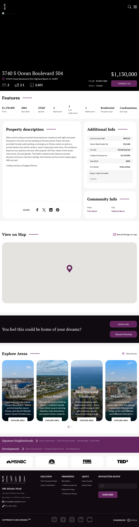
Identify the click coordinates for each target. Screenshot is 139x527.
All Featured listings (69, 493)
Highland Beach (118, 211)
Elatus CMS (132, 520)
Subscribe (107, 494)
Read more (18, 390)
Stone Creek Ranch (47, 441)
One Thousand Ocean (66, 441)
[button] (69, 427)
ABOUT (85, 476)
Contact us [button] (124, 83)
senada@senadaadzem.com (15, 501)
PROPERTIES (68, 476)
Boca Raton (66, 481)
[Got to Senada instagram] (72, 519)
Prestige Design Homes (54, 449)
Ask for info (123, 324)
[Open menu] (135, 7)
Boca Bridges (83, 441)
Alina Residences (73, 449)
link (37, 210)
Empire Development (33, 449)
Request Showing (123, 334)
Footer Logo (14, 479)
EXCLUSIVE (46, 476)
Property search (129, 6)
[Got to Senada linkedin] (80, 519)
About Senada (87, 481)
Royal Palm (95, 441)
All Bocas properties (69, 485)
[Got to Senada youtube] (89, 519)
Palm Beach (92, 211)
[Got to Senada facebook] (63, 519)
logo (4, 7)
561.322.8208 (11, 506)
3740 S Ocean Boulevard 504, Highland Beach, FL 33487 (32, 78)
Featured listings (68, 489)
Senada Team (87, 485)
